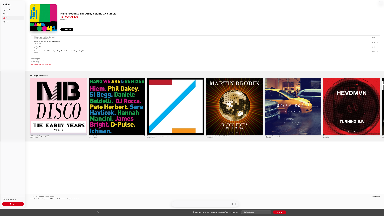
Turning (325, 79)
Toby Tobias (37, 48)
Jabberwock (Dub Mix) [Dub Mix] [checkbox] (44, 37)
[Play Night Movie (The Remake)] (267, 132)
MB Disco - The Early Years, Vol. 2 (40, 79)
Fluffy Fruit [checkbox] (37, 46)
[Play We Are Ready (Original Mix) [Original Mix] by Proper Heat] (32, 42)
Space (36, 52)
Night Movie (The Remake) (273, 79)
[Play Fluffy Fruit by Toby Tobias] (32, 47)
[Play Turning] (325, 132)
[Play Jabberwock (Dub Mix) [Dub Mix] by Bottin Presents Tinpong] (32, 38)
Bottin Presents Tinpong (41, 38)
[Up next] (232, 204)
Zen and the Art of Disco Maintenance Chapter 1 (162, 79)
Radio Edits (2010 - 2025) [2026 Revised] (219, 79)
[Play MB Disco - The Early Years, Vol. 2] (32, 132)
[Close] (98, 212)
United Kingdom (376, 196)
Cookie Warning (61, 198)
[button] (13, 10)
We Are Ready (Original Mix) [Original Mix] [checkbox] (47, 41)
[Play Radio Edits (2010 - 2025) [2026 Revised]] (208, 132)
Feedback (76, 198)
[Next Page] (382, 106)
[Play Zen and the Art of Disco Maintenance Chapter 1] (149, 132)
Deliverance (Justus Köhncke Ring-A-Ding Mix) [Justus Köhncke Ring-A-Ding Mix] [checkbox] (59, 51)
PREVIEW (372, 37)
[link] (39, 76)
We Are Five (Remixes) (96, 79)
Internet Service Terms (36, 198)
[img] (7, 4)
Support (69, 198)
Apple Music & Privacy (49, 198)
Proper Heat (38, 43)
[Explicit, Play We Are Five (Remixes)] (91, 132)
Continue (279, 212)
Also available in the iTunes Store (41, 64)
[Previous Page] (28, 106)
